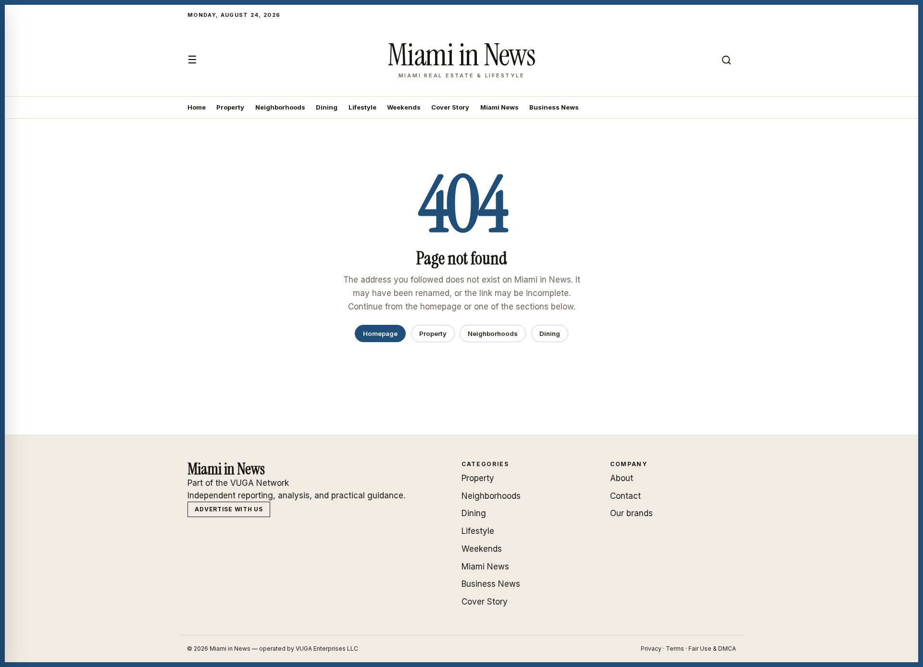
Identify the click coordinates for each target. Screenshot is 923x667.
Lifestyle (362, 107)
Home (196, 107)
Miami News (499, 107)
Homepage (380, 333)
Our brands (631, 513)
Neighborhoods (280, 107)
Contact (625, 496)
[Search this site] (726, 60)
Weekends (404, 107)
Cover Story (450, 107)
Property (230, 107)
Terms (675, 648)
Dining (326, 107)
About (621, 478)
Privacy (651, 648)
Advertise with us (228, 509)
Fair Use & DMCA (712, 648)
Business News (554, 107)
